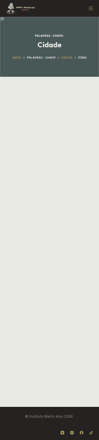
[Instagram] (72, 432)
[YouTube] (62, 432)
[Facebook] (81, 432)
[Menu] (91, 8)
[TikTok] (91, 432)
